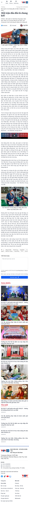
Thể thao (3, 7)
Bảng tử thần (8, 249)
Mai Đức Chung (9, 251)
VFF (22, 251)
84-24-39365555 (6, 464)
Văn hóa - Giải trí (5, 490)
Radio (7, 3)
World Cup (15, 249)
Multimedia (16, 3)
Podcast (11, 3)
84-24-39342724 (6, 466)
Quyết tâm (22, 249)
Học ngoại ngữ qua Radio (7, 500)
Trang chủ (3, 480)
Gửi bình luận (13, 277)
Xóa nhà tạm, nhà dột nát (7, 488)
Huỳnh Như (16, 251)
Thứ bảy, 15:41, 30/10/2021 (22, 7)
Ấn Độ (26, 251)
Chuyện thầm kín (5, 498)
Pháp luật (3, 493)
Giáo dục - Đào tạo (19, 488)
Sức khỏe (17, 493)
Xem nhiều (3, 483)
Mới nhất (17, 480)
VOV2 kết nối (18, 495)
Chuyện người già (5, 495)
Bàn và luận (3, 485)
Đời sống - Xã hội (19, 485)
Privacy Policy (20, 270)
